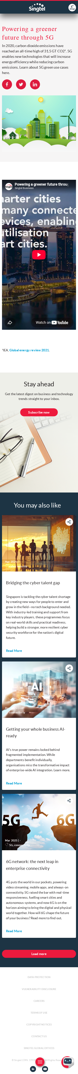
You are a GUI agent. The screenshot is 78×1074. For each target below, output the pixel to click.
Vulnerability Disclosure (39, 989)
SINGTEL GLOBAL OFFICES (39, 1048)
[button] (72, 1068)
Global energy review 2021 (29, 350)
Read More (14, 650)
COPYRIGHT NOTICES (39, 1024)
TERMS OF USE (39, 1012)
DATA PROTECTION (39, 977)
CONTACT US (39, 1036)
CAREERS (39, 1001)
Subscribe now (39, 412)
